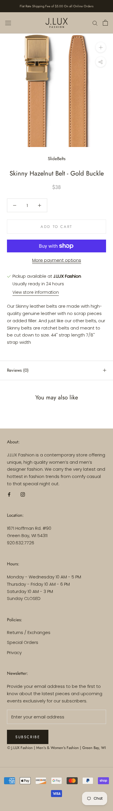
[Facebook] (9, 494)
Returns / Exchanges (28, 632)
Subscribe (27, 737)
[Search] (95, 22)
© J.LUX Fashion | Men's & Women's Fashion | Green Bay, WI (56, 747)
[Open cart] (105, 23)
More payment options (56, 260)
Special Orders (22, 642)
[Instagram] (23, 494)
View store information (35, 292)
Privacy (14, 652)
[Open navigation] (8, 22)
